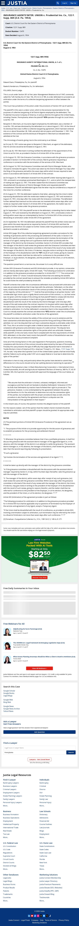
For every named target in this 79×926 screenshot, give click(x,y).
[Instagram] (38, 916)
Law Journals (44, 827)
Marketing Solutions (49, 874)
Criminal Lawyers (9, 789)
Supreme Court (9, 856)
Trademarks (8, 894)
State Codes (44, 849)
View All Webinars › (39, 668)
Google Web (8, 700)
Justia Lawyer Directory (48, 881)
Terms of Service (51, 920)
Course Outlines (46, 824)
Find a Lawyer (10, 743)
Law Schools (45, 811)
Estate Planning (46, 796)
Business (7, 811)
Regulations (7, 853)
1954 (3, 10)
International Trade (10, 827)
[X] (47, 916)
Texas (42, 866)
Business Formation (11, 814)
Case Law (17, 8)
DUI (41, 793)
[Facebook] (35, 916)
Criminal (43, 786)
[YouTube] (32, 916)
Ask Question (39, 732)
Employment (8, 821)
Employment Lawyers (11, 793)
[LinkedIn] (29, 916)
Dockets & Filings (9, 866)
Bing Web (7, 702)
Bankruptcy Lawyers (11, 783)
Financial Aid (44, 821)
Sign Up (73, 3)
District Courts (37, 8)
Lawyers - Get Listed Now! (39, 759)
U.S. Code (6, 849)
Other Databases (11, 874)
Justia (3, 8)
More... (5, 806)
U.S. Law (9, 8)
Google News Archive (11, 709)
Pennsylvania (47, 8)
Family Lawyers (9, 799)
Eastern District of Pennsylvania (63, 8)
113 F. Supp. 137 (67, 349)
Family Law (44, 799)
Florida (42, 859)
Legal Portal (25, 920)
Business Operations (11, 818)
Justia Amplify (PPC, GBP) (49, 891)
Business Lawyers (10, 786)
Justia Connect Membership (50, 878)
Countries (7, 897)
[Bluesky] (44, 916)
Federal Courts (26, 8)
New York (43, 862)
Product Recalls (9, 888)
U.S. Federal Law (10, 843)
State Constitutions (47, 846)
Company (34, 920)
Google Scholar (9, 691)
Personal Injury (45, 802)
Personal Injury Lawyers (12, 802)
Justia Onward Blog (47, 894)
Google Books (8, 693)
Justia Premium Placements (50, 884)
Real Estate (7, 831)
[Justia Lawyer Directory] (50, 916)
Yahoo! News (8, 711)
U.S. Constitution (9, 846)
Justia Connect (13, 920)
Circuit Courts (8, 859)
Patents (6, 891)
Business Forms (9, 884)
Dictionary (43, 814)
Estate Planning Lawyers (12, 796)
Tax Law (6, 834)
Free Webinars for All (13, 624)
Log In (64, 3)
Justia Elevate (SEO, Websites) (51, 888)
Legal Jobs (7, 878)
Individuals (44, 779)
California (43, 856)
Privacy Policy (64, 920)
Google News (8, 706)
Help (41, 920)
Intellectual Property (11, 824)
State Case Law (45, 853)
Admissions (44, 818)
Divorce (42, 789)
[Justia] (17, 3)
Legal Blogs (7, 696)
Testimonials (44, 897)
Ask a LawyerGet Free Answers (12, 722)
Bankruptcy (44, 783)
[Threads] (41, 916)
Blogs (42, 831)
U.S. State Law (46, 843)
